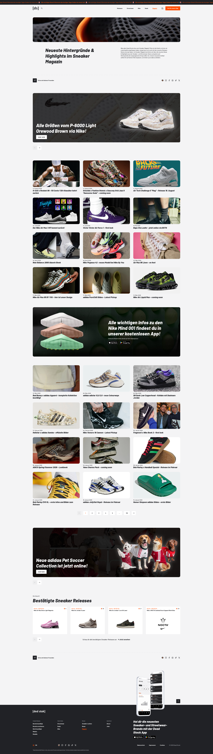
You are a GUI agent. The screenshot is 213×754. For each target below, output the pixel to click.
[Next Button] (39, 148)
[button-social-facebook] (169, 80)
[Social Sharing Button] (35, 80)
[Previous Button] (35, 148)
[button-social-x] (179, 80)
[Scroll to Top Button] (178, 701)
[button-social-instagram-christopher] (163, 80)
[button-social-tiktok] (176, 80)
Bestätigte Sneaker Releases (62, 600)
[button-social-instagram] (166, 80)
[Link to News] (42, 8)
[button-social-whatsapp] (173, 80)
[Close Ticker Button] (179, 2)
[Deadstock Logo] (36, 8)
